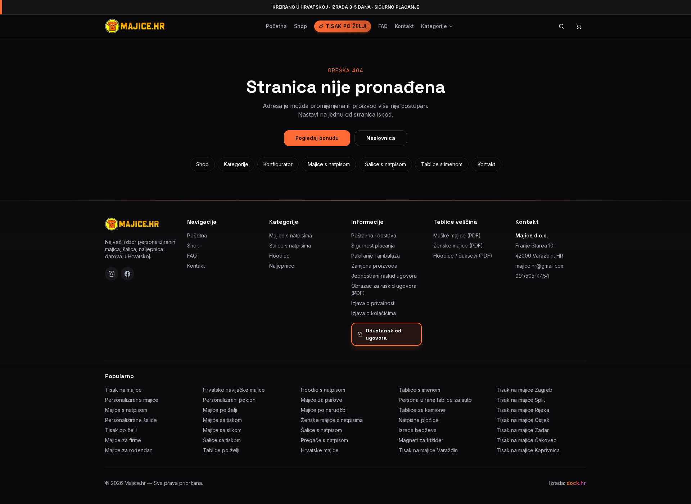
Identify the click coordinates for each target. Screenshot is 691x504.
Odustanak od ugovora (383, 334)
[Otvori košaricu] (579, 26)
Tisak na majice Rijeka (523, 410)
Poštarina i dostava (373, 235)
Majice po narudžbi (324, 410)
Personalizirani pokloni (230, 400)
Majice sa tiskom (222, 420)
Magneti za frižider (421, 440)
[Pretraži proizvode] (561, 26)
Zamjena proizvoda (374, 266)
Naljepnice (281, 266)
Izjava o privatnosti (373, 303)
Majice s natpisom (329, 164)
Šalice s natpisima (290, 245)
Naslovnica (380, 138)
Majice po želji (220, 410)
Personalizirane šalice (131, 420)
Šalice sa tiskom (222, 440)
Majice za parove (321, 400)
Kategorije (434, 26)
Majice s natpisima (290, 235)
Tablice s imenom (441, 164)
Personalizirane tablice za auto (435, 400)
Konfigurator (278, 164)
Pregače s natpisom (324, 440)
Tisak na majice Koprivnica (528, 450)
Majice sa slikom (222, 430)
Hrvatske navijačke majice (234, 390)
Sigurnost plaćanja (373, 245)
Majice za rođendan (129, 450)
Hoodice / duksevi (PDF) (462, 256)
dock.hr (576, 483)
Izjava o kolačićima (373, 313)
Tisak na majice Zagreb (524, 390)
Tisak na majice (123, 390)
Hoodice (279, 256)
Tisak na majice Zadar (523, 430)
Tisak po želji (346, 26)
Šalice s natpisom (385, 164)
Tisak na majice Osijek (523, 420)
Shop (300, 26)
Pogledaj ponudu (317, 138)
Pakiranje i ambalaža (375, 256)
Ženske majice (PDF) (458, 245)
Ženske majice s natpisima (332, 420)
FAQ (383, 26)
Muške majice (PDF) (457, 235)
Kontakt (404, 26)
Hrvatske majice (320, 450)
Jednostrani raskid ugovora (384, 276)
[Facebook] (127, 273)
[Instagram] (111, 273)
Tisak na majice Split (521, 400)
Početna (276, 26)
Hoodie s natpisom (323, 390)
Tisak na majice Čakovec (526, 440)
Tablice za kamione (422, 410)
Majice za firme (123, 440)
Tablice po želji (221, 450)
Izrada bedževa (418, 430)
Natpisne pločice (419, 420)
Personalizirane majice (131, 400)
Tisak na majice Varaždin (428, 450)
